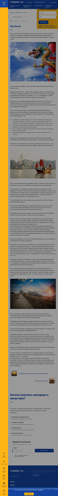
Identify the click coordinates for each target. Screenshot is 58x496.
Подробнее (40, 489)
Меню (4, 4)
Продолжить (29, 494)
